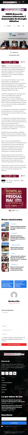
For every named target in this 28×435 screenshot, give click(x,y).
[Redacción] (11, 52)
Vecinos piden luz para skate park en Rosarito (16, 248)
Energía (11, 180)
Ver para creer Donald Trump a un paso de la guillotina (20, 285)
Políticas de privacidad (16, 426)
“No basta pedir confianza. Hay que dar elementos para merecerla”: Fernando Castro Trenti (18, 258)
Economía (13, 223)
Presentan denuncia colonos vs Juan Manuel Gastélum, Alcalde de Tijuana (7, 285)
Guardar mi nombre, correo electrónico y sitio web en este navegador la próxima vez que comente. (13, 339)
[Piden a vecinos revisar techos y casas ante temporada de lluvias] (5, 267)
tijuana (3, 182)
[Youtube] (14, 373)
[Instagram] (6, 373)
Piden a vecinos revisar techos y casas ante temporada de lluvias (17, 268)
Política (13, 253)
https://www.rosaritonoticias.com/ (14, 303)
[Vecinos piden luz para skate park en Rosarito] (5, 246)
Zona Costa (9, 182)
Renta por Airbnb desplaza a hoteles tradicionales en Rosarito (18, 228)
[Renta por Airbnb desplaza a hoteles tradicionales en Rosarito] (5, 226)
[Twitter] (10, 373)
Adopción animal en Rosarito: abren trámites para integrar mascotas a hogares (17, 238)
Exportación (17, 180)
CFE (7, 180)
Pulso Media (19, 432)
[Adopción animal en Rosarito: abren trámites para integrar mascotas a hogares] (5, 236)
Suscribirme (14, 422)
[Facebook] (3, 373)
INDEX (22, 180)
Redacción (15, 52)
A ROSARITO (14, 233)
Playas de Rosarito (15, 245)
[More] (23, 25)
